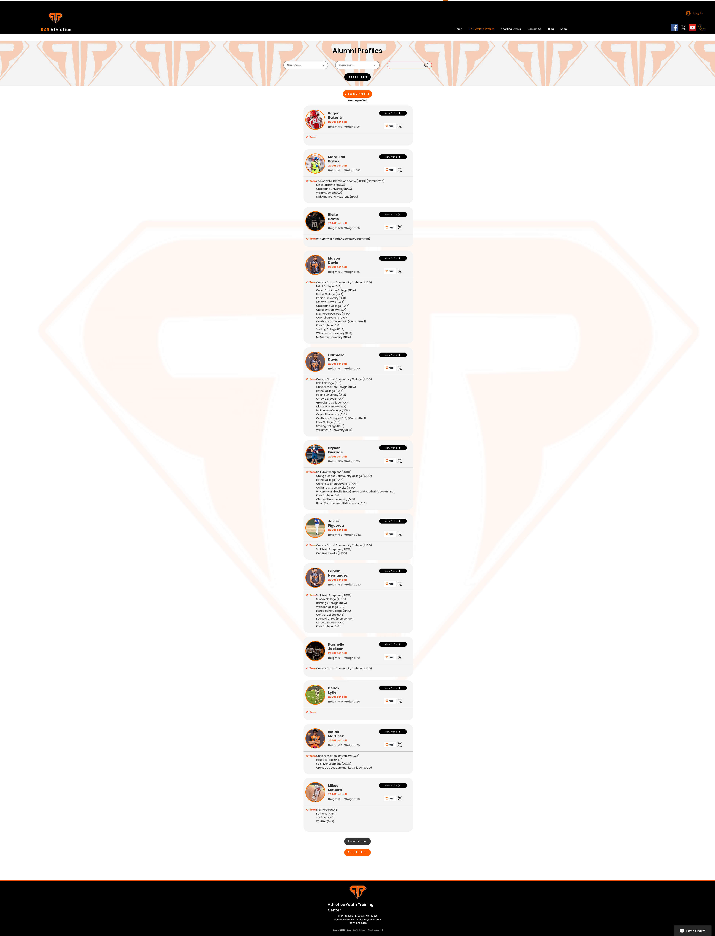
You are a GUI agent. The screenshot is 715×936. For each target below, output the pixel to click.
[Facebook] (674, 27)
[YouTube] (692, 27)
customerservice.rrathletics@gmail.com (357, 919)
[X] (683, 27)
